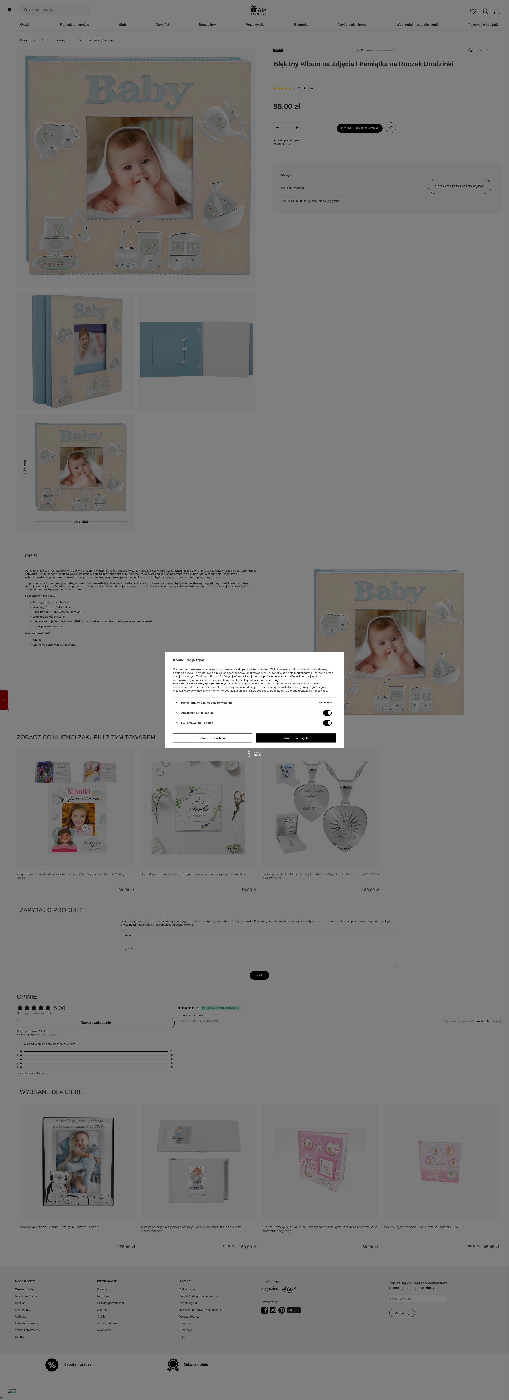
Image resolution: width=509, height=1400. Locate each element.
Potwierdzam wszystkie (296, 738)
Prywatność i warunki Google (262, 680)
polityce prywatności (275, 676)
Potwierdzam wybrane (212, 738)
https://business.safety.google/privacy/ (199, 683)
